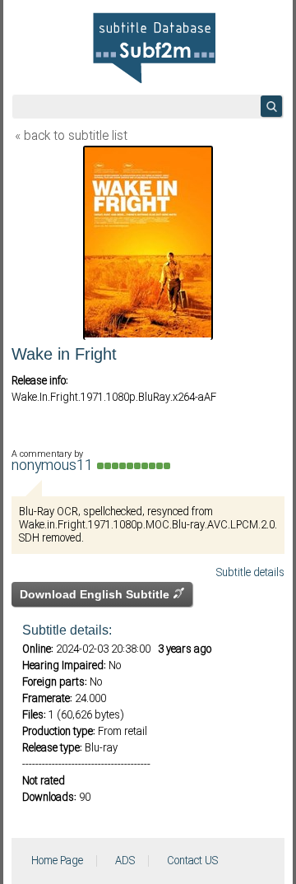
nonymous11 (54, 466)
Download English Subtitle (96, 594)
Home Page (57, 861)
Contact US (192, 861)
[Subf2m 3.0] (154, 47)
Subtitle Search (271, 106)
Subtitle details (250, 573)
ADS (125, 861)
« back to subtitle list (71, 137)
